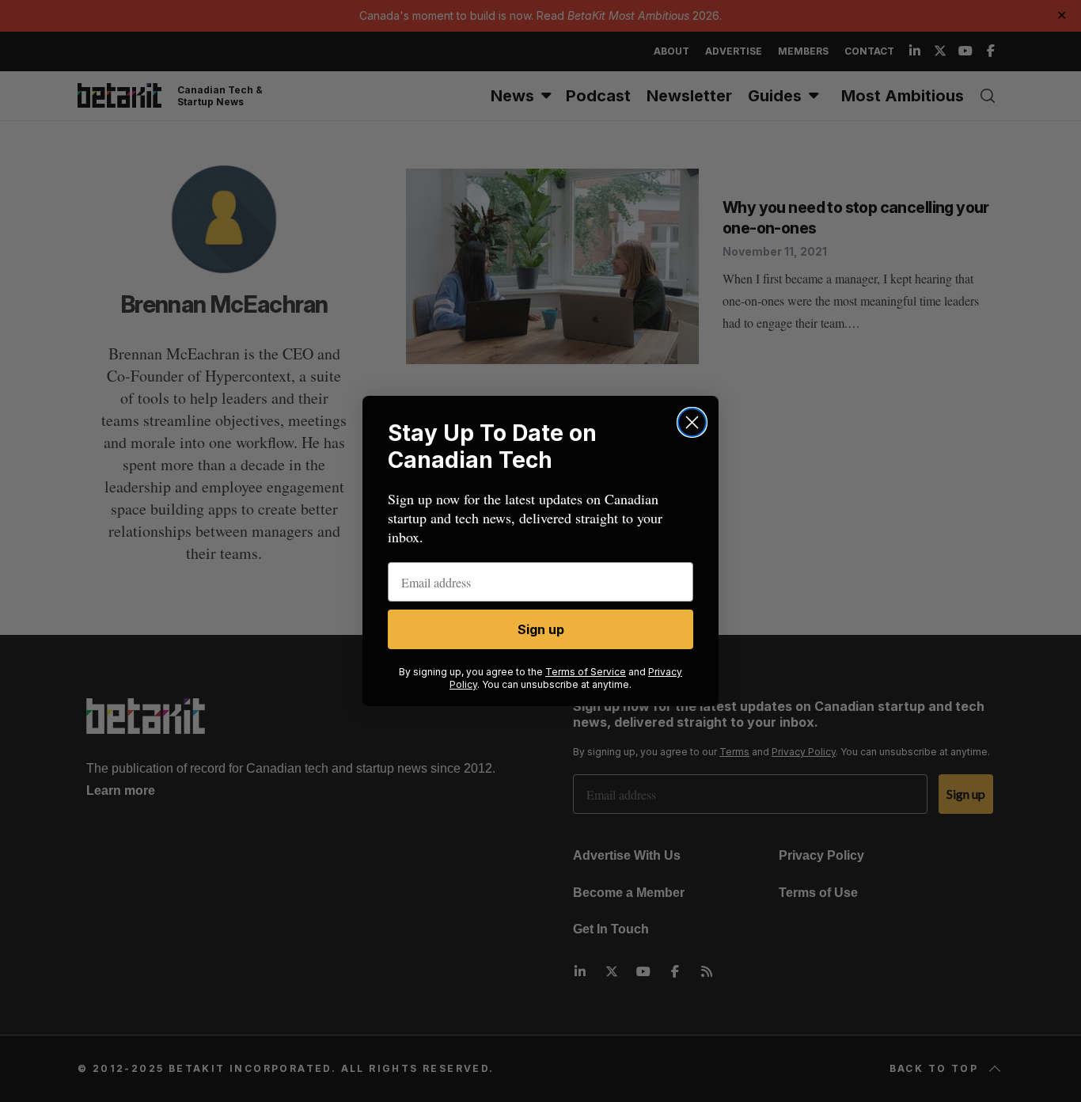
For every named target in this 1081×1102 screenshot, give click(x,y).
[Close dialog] (692, 422)
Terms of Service (585, 672)
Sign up (541, 629)
